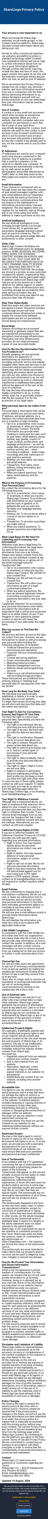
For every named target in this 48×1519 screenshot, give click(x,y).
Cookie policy (17, 1497)
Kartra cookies (30, 1497)
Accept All (24, 1511)
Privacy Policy (24, 1501)
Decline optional (24, 1505)
